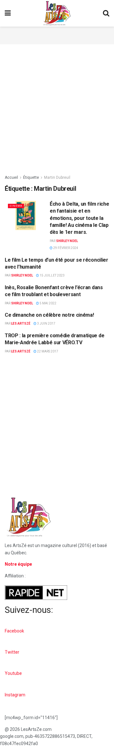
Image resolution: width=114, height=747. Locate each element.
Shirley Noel (67, 241)
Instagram (15, 694)
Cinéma (16, 205)
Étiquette (31, 177)
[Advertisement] (57, 34)
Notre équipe (18, 564)
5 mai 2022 (47, 303)
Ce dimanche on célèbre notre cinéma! (49, 315)
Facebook (14, 630)
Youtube (13, 673)
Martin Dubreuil (57, 177)
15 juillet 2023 (52, 275)
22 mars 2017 (47, 351)
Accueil (11, 177)
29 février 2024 (65, 248)
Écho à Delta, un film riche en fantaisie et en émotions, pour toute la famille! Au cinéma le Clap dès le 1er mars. (79, 218)
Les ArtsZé (20, 323)
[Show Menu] (8, 13)
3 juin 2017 (45, 323)
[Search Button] (106, 13)
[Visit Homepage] (57, 13)
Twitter (12, 652)
